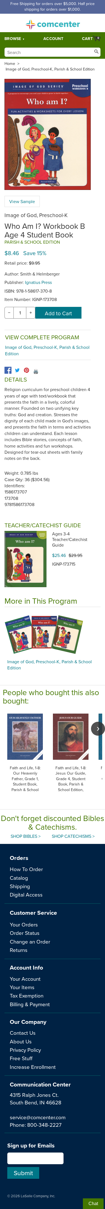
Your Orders (24, 924)
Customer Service (33, 912)
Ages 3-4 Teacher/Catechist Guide (69, 539)
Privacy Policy (25, 1049)
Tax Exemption (26, 995)
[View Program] (52, 634)
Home (9, 63)
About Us (21, 1041)
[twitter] (17, 370)
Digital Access (26, 894)
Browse (12, 38)
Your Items (22, 987)
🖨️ (36, 371)
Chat (93, 1203)
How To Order (26, 869)
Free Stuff (21, 1058)
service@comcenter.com (38, 1117)
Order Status (24, 933)
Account (53, 38)
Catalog (19, 877)
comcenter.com (53, 23)
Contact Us (23, 1032)
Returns (18, 950)
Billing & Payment (30, 1004)
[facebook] (7, 370)
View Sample (22, 201)
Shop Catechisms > (73, 836)
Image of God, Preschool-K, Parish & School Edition (50, 69)
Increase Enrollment (33, 1067)
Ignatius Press (38, 282)
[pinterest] (26, 370)
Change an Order (30, 941)
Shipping (20, 886)
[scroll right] (98, 729)
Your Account (25, 978)
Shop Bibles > (26, 836)
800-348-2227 (44, 1124)
